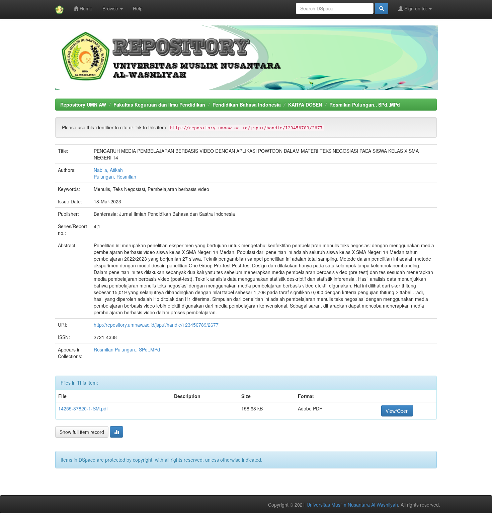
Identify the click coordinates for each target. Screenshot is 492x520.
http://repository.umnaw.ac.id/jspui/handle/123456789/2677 (156, 324)
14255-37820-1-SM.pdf (83, 408)
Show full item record (82, 432)
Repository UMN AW (83, 104)
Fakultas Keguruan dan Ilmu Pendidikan (159, 104)
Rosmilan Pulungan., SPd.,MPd (364, 104)
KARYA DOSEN (305, 104)
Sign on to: (415, 8)
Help (138, 8)
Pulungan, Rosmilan (115, 176)
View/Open (397, 410)
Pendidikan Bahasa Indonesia (247, 104)
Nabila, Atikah (108, 170)
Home (85, 8)
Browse (110, 8)
